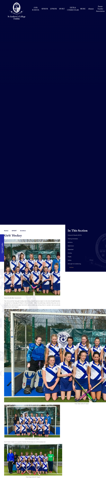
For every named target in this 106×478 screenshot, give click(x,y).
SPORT (14, 230)
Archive (23, 230)
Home (6, 230)
